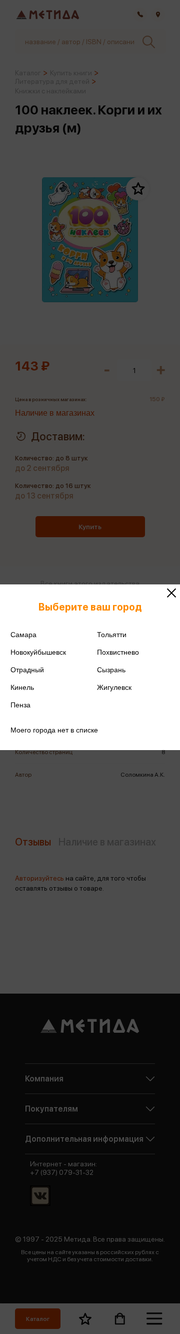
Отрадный (27, 670)
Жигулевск (114, 687)
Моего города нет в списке (54, 730)
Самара (23, 635)
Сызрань (111, 670)
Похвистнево (118, 652)
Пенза (20, 705)
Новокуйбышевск (38, 652)
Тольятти (111, 635)
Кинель (22, 687)
